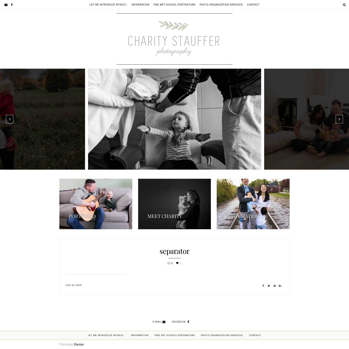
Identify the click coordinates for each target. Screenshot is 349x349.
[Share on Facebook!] (263, 285)
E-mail (157, 321)
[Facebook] (12, 4)
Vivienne (66, 344)
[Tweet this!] (268, 285)
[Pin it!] (274, 285)
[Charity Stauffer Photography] (174, 52)
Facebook (179, 321)
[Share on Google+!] (280, 285)
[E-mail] (6, 4)
